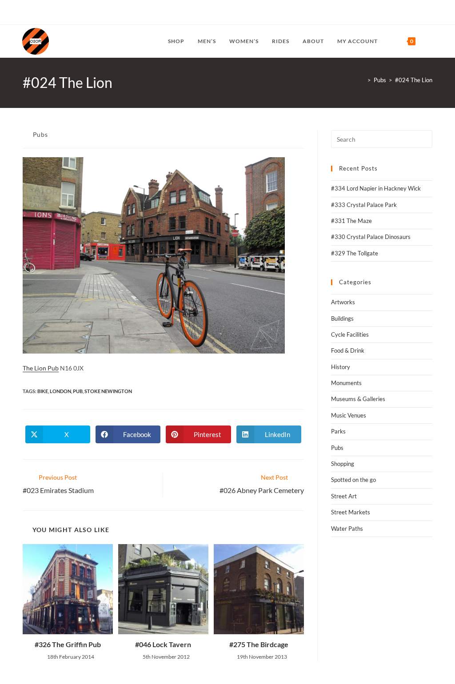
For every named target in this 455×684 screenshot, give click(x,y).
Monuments (346, 382)
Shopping (342, 463)
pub (78, 391)
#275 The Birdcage (258, 644)
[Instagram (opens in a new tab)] (45, 12)
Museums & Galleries (358, 398)
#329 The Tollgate (354, 253)
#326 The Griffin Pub (68, 644)
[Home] (362, 80)
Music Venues (348, 415)
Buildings (342, 318)
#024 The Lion (413, 80)
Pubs (40, 134)
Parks (338, 431)
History (340, 366)
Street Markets (350, 512)
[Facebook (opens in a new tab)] (35, 12)
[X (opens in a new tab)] (26, 12)
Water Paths (347, 528)
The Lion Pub (41, 368)
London (60, 391)
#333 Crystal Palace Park (364, 204)
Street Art (344, 496)
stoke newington (108, 391)
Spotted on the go (353, 479)
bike (42, 391)
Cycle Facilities (350, 334)
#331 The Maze (351, 220)
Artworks (343, 302)
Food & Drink (347, 350)
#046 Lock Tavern (163, 644)
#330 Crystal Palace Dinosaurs (371, 236)
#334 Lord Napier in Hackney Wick (376, 188)
